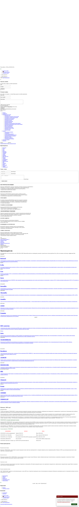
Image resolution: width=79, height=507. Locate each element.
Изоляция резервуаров (9, 121)
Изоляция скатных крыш (9, 16)
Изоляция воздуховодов (9, 8)
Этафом (4, 158)
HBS (3, 162)
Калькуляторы (5, 475)
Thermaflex (5, 152)
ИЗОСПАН (5, 165)
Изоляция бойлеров (8, 122)
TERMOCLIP (4, 399)
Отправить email (6, 73)
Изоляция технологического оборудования (12, 11)
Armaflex (4, 153)
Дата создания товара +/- (4, 239)
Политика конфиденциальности (6, 504)
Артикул (2, 241)
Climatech (4, 163)
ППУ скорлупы (5, 156)
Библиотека (5, 478)
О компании (5, 2)
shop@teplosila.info (6, 32)
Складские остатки (6, 479)
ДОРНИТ (3, 392)
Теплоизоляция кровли (9, 15)
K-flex (4, 148)
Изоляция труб (7, 4)
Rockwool (4, 147)
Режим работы (5, 480)
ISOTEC (4, 157)
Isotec (2, 333)
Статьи (4, 477)
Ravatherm (4, 160)
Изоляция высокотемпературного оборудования (13, 12)
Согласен (74, 504)
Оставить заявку (6, 70)
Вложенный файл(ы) (4, 61)
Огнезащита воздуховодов (9, 7)
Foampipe (4, 155)
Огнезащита (7, 21)
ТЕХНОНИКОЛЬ (5, 339)
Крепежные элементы (9, 26)
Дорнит (4, 166)
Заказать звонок (7, 72)
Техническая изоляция (9, 20)
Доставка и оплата (6, 28)
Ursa (3, 149)
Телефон (2, 41)
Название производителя (5, 243)
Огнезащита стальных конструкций (11, 6)
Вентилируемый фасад (9, 13)
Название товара (3, 240)
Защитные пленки (8, 25)
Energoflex (4, 151)
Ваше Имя (2, 50)
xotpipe (4, 154)
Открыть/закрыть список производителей (8, 143)
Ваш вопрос (2, 54)
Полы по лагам (7, 18)
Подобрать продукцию (7, 3)
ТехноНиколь (5, 159)
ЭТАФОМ (3, 357)
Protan (4, 164)
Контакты (4, 29)
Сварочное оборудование (9, 27)
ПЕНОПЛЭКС (5, 161)
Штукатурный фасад (8, 14)
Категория (2, 242)
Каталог (4, 19)
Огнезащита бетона (8, 120)
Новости (4, 476)
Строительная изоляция (9, 22)
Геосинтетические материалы (10, 24)
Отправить (2, 43)
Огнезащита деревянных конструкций (12, 5)
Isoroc (4, 150)
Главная (4, 1)
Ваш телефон (2, 52)
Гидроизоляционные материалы (10, 23)
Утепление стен (8, 17)
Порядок (2, 244)
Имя (1, 84)
